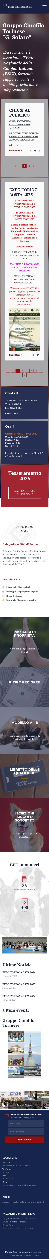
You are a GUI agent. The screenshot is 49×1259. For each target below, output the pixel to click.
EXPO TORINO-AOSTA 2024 (18, 996)
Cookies (17, 1252)
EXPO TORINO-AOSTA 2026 (18, 972)
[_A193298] (30, 1095)
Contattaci (11, 413)
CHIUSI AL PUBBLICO (19, 112)
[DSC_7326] (43, 1095)
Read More (14, 150)
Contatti (26, 1252)
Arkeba (36, 1255)
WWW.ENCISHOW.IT (24, 282)
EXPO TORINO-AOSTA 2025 (24, 192)
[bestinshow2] (12, 1100)
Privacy (8, 1252)
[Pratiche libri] (24, 642)
